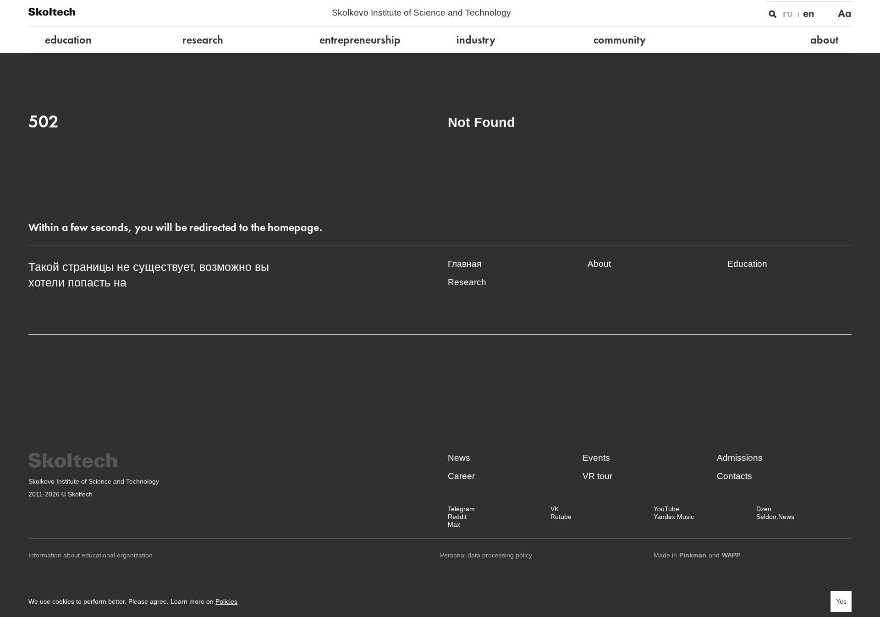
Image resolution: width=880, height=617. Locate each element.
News (459, 458)
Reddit (457, 516)
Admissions (740, 458)
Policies (226, 601)
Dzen (763, 509)
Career (461, 476)
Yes (841, 601)
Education (747, 264)
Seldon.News (775, 516)
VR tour (597, 476)
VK (554, 509)
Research (467, 282)
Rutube (561, 516)
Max (454, 524)
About (599, 264)
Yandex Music (674, 516)
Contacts (734, 476)
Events (596, 458)
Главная (464, 264)
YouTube (666, 509)
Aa (845, 13)
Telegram (461, 509)
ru (788, 13)
